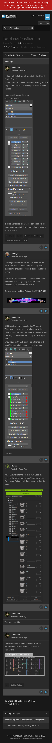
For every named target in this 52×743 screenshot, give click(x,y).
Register (40, 15)
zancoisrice (18, 43)
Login (32, 15)
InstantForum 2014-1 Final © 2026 (30, 736)
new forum (38, 8)
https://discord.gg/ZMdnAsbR (33, 291)
